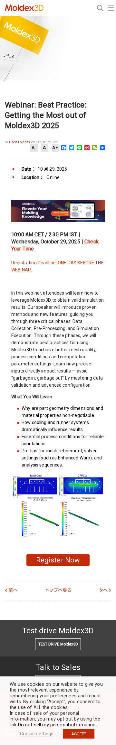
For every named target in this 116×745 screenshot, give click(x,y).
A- (34, 147)
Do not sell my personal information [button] (57, 725)
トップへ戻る (58, 590)
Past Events (20, 142)
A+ (55, 147)
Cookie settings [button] (36, 734)
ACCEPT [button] (78, 733)
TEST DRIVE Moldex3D (58, 644)
